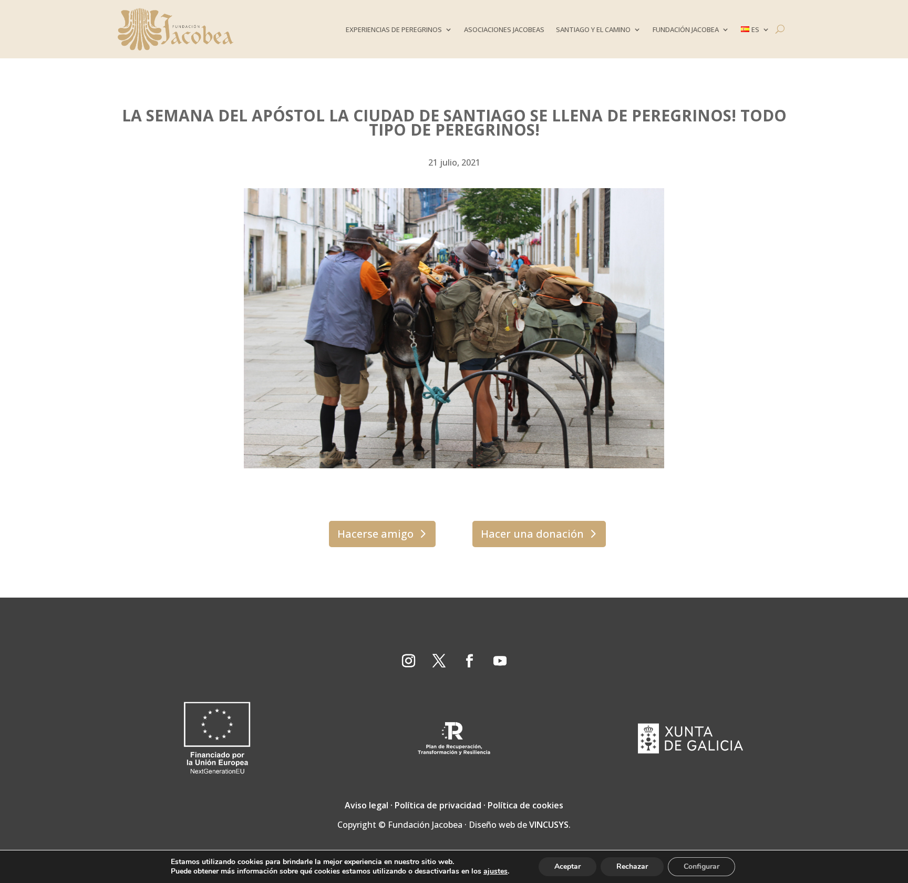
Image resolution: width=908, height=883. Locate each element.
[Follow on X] (439, 661)
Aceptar (567, 866)
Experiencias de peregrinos (394, 29)
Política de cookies (525, 805)
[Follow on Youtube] (500, 661)
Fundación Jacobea (686, 29)
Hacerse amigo (375, 534)
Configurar (701, 866)
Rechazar (632, 866)
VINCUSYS (549, 824)
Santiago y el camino (593, 29)
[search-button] (780, 29)
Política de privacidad (438, 805)
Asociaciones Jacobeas (504, 29)
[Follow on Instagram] (408, 661)
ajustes (495, 871)
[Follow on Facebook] (469, 661)
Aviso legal (366, 805)
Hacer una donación (532, 534)
